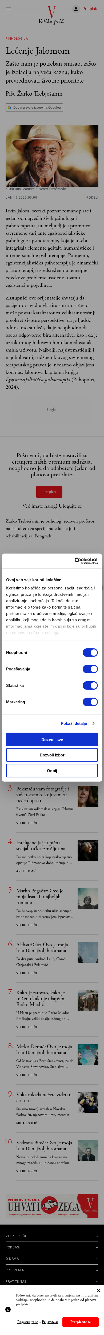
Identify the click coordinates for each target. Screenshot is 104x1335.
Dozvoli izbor (52, 755)
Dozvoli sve (52, 739)
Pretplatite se (80, 1322)
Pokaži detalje (74, 723)
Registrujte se (27, 1322)
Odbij (52, 770)
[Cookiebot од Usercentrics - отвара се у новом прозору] (75, 561)
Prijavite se (50, 1322)
